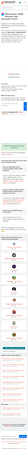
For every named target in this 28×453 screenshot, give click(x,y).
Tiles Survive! (14, 327)
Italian (11, 441)
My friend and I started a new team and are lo (14, 359)
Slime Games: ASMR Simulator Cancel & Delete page (13, 201)
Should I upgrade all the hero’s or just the (13, 408)
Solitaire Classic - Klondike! (14, 338)
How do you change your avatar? (11, 414)
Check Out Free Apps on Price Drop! (14, 348)
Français (3, 154)
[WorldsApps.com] (8, 2)
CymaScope (14, 270)
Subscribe (23, 436)
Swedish (25, 441)
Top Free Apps (22, 438)
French (15, 441)
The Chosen (14, 292)
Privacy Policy (23, 448)
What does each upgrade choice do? (12, 394)
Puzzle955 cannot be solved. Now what (13, 382)
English (3, 441)
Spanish (7, 441)
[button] (20, 2)
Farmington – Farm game (14, 281)
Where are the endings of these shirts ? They (14, 370)
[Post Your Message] (25, 106)
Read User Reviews (14, 77)
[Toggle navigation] (25, 2)
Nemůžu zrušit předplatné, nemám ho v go (14, 400)
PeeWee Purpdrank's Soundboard (14, 258)
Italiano (10, 154)
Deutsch (20, 441)
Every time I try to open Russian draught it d (14, 376)
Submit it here (8, 426)
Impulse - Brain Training (14, 247)
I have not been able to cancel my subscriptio (14, 388)
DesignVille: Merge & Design (14, 304)
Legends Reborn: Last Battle (14, 315)
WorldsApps (17, 443)
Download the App (14, 74)
